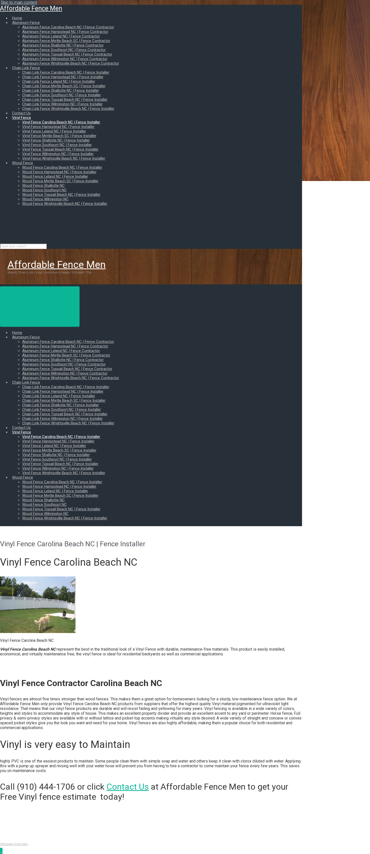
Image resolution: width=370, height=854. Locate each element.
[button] (1, 851)
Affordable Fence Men (31, 8)
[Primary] (40, 306)
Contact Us (127, 787)
